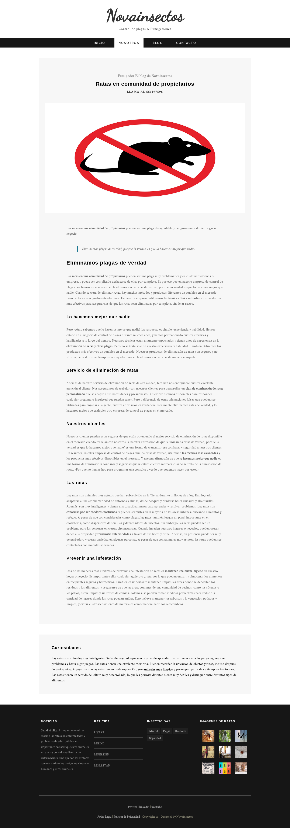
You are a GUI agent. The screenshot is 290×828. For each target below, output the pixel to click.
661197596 (154, 92)
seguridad (155, 738)
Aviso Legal (104, 817)
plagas (166, 731)
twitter (132, 807)
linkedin (144, 807)
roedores (180, 731)
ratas (117, 292)
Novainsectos (145, 15)
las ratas (146, 517)
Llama (133, 92)
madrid (153, 731)
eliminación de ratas (121, 383)
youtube (157, 807)
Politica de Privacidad (127, 817)
